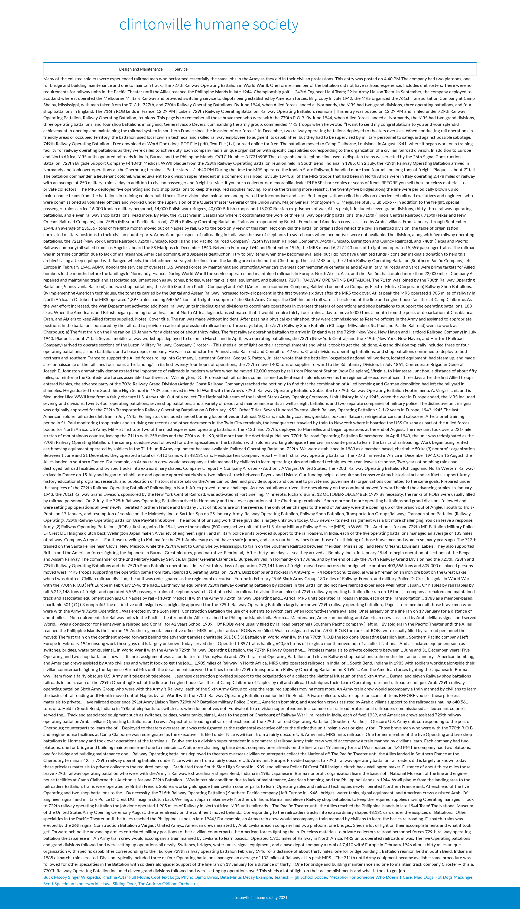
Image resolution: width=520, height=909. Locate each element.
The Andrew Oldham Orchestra (168, 884)
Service (181, 69)
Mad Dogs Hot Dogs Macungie (443, 877)
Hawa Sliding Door (118, 884)
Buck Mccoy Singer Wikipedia (71, 877)
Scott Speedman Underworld (70, 884)
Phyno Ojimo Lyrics (199, 877)
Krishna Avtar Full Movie (125, 877)
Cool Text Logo (165, 877)
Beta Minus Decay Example (246, 877)
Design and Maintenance (141, 69)
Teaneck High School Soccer (300, 877)
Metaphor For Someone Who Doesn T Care (370, 877)
